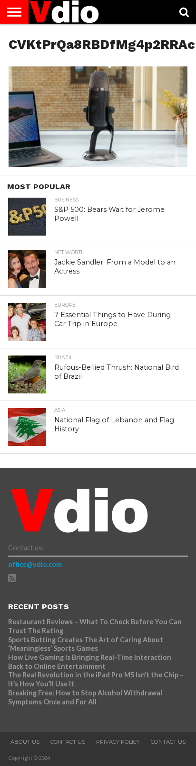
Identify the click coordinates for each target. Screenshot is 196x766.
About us (24, 742)
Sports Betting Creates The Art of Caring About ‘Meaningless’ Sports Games (85, 644)
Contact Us (67, 742)
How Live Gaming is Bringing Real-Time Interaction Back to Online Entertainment (89, 661)
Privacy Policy (118, 742)
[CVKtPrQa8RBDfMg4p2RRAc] (98, 163)
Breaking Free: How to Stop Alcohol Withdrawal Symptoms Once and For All (85, 697)
